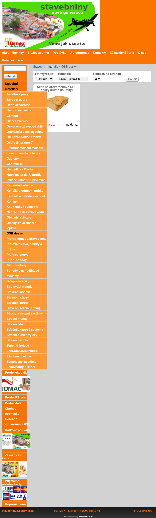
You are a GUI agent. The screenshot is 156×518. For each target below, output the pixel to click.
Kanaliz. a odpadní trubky (25, 190)
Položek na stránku (107, 73)
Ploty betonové (18, 254)
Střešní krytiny (17, 318)
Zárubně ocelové (19, 356)
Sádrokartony (16, 265)
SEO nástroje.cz (86, 516)
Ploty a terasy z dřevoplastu (27, 238)
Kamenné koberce (20, 185)
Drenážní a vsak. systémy (25, 131)
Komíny (12, 201)
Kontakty (99, 52)
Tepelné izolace (18, 345)
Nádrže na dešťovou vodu (25, 212)
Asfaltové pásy (17, 94)
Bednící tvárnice (18, 105)
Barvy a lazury (17, 99)
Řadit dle (64, 73)
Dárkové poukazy (17, 430)
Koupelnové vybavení (22, 206)
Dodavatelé (13, 403)
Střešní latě (15, 324)
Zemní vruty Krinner (21, 367)
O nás (142, 52)
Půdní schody (17, 260)
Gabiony (13, 158)
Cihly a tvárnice (18, 121)
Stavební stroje (17, 302)
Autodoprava (79, 52)
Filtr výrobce (44, 73)
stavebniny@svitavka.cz (17, 510)
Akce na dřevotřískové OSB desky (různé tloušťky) (57, 88)
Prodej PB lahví (16, 397)
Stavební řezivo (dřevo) (23, 308)
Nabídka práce (12, 60)
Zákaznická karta (122, 52)
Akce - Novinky (13, 52)
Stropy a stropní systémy (25, 313)
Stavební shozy (18, 297)
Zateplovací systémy (21, 361)
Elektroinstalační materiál (25, 148)
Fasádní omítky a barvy (23, 153)
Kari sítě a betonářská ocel (26, 196)
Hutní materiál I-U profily (24, 174)
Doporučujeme (15, 504)
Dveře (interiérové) (20, 142)
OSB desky (15, 233)
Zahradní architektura (22, 351)
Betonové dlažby (19, 110)
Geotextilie (14, 164)
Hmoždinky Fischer (21, 169)
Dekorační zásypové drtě (25, 126)
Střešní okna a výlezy (22, 335)
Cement (12, 115)
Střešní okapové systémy (25, 329)
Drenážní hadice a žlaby (24, 137)
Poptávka (59, 52)
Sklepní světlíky (18, 281)
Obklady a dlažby (19, 217)
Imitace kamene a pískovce (26, 180)
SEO (66, 516)
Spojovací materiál (20, 286)
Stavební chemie (19, 292)
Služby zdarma (38, 52)
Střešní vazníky (18, 340)
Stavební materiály (45, 66)
